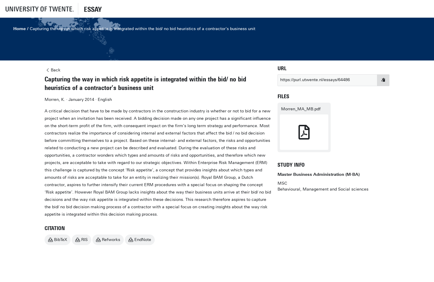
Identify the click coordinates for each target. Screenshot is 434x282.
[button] (39, 8)
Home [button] (19, 28)
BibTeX (60, 239)
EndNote (142, 239)
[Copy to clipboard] (383, 80)
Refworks (111, 239)
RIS (84, 239)
